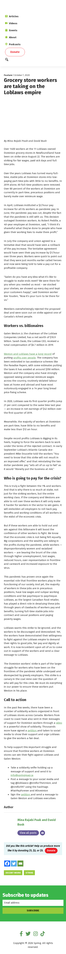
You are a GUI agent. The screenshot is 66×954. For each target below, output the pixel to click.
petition (32, 730)
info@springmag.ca (22, 775)
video (59, 722)
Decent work (13, 872)
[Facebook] (7, 863)
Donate (51, 850)
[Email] (42, 832)
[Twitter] (14, 863)
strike (29, 872)
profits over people (24, 357)
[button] (33, 60)
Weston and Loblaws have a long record (28, 353)
